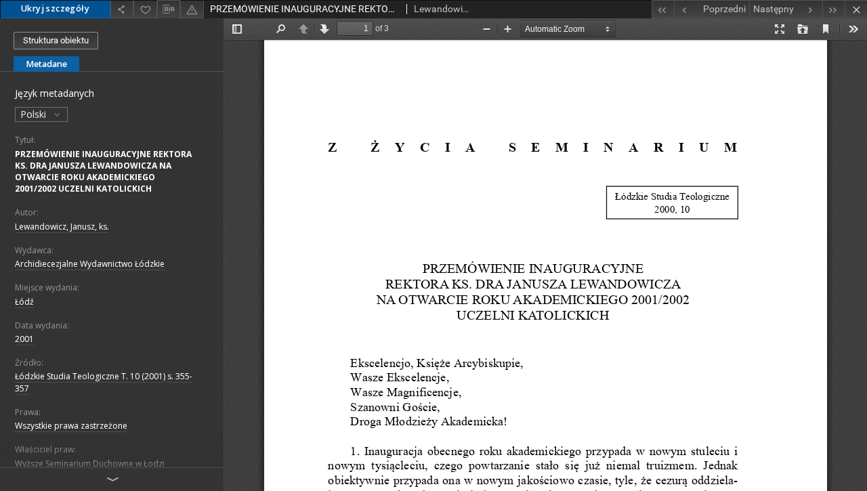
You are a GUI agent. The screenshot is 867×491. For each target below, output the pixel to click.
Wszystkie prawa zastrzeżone (71, 425)
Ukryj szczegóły (55, 8)
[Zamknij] (856, 9)
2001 (24, 339)
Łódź (24, 301)
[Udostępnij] (121, 9)
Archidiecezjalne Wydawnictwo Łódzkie (90, 264)
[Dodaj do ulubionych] (144, 9)
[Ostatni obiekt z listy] (833, 9)
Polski (34, 114)
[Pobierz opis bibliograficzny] (168, 9)
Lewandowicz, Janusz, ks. (62, 226)
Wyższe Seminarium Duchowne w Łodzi (90, 463)
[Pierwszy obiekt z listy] (663, 9)
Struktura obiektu (56, 40)
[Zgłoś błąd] (191, 9)
